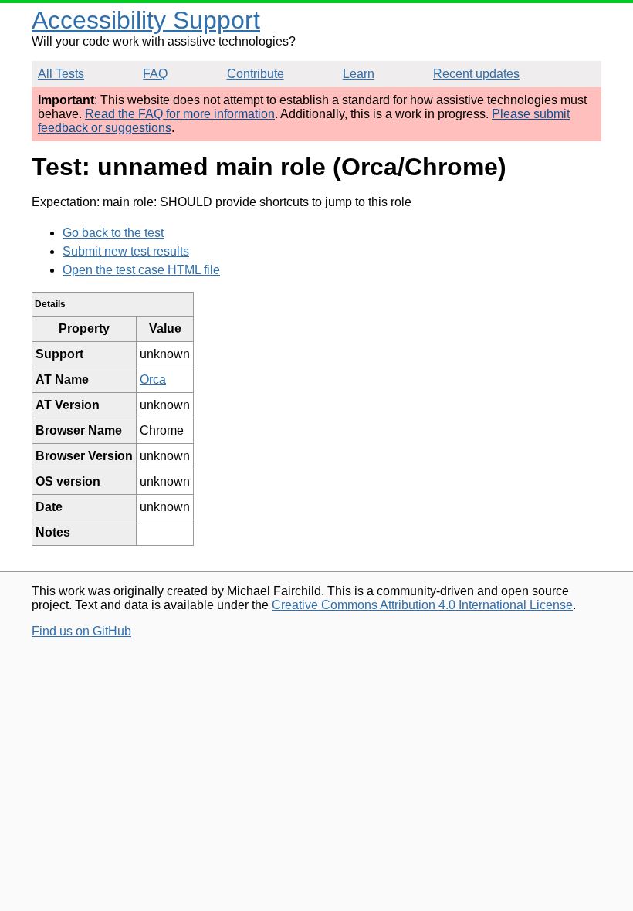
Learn (358, 73)
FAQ (155, 73)
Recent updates (476, 73)
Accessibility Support (146, 20)
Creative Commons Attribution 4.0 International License (422, 604)
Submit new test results (126, 251)
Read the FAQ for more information (180, 113)
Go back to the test (113, 232)
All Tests (61, 73)
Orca (153, 379)
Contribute (255, 73)
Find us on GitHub (81, 631)
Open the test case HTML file (141, 269)
